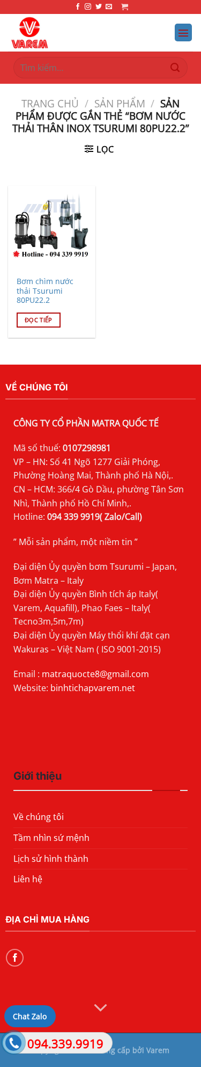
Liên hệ (27, 879)
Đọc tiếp (39, 320)
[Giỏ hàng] (124, 6)
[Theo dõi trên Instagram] (88, 7)
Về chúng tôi (38, 817)
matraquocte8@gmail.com (95, 674)
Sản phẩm (119, 103)
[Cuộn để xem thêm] (100, 1008)
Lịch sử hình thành (50, 859)
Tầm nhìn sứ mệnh (51, 838)
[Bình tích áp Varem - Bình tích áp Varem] (75, 33)
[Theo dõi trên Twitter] (98, 7)
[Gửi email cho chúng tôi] (109, 7)
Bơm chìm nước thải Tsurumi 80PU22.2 (45, 291)
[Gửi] (175, 67)
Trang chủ (50, 103)
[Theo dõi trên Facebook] (78, 7)
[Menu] (183, 32)
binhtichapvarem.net (92, 688)
